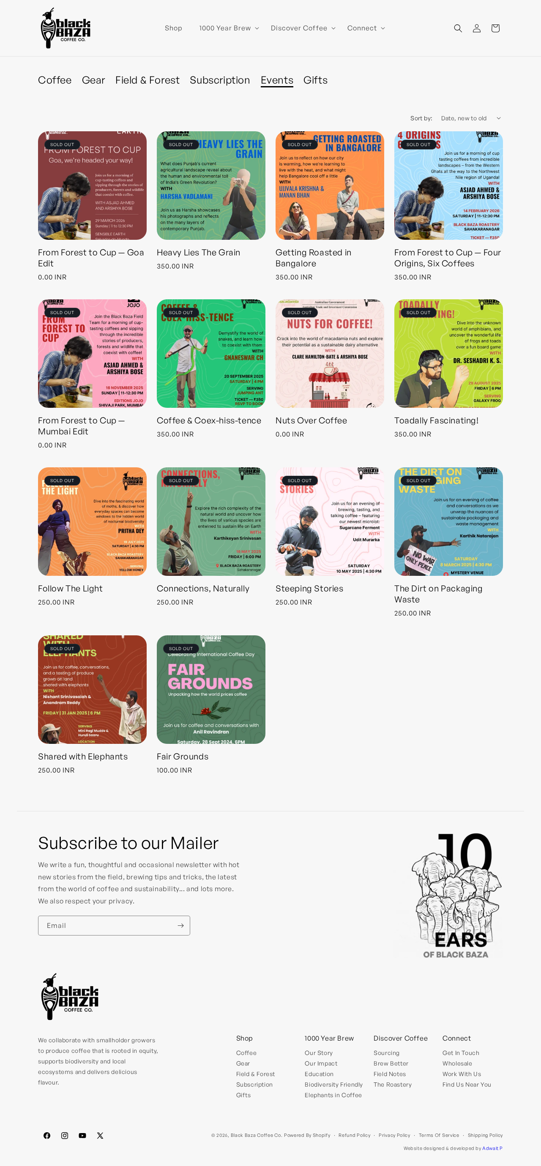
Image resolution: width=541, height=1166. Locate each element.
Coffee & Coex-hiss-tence (209, 420)
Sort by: (421, 118)
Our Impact (321, 1063)
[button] (226, 28)
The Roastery (393, 1084)
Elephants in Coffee (333, 1094)
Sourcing (387, 1052)
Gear (93, 79)
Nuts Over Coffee (311, 420)
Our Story (319, 1052)
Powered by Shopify (307, 1135)
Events (277, 79)
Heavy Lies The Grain (198, 252)
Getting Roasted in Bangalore (314, 257)
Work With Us (462, 1073)
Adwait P (492, 1148)
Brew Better (391, 1063)
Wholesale (457, 1063)
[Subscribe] (180, 926)
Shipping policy (485, 1135)
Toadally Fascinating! (436, 420)
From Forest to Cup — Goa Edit (91, 257)
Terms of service (439, 1135)
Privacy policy (394, 1135)
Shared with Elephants (83, 756)
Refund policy (354, 1135)
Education (319, 1073)
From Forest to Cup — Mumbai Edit (81, 426)
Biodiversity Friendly (334, 1084)
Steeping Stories (310, 588)
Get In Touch (461, 1052)
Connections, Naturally (203, 588)
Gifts (315, 79)
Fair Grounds (182, 756)
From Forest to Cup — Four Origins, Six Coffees (447, 257)
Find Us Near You (467, 1084)
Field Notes (390, 1073)
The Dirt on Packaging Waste (438, 594)
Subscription (220, 79)
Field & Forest (147, 79)
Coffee (55, 79)
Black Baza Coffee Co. (257, 1135)
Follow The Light (70, 588)
